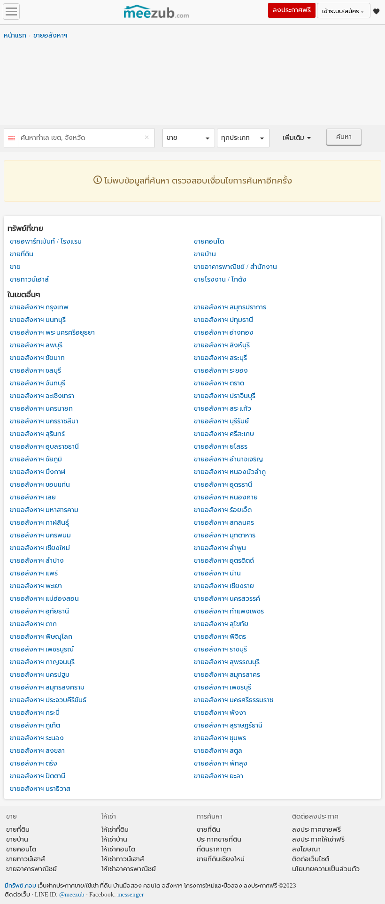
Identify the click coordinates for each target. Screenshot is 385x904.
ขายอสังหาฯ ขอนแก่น (40, 484)
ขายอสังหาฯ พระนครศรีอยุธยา (52, 332)
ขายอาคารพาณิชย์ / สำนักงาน (235, 266)
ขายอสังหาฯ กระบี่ (35, 712)
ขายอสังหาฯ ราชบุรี (220, 649)
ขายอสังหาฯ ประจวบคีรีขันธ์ (48, 700)
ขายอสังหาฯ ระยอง (221, 370)
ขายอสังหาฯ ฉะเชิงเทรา (42, 395)
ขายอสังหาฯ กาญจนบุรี (42, 662)
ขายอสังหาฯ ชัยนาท (37, 357)
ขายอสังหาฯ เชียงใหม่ (40, 548)
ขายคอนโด (209, 241)
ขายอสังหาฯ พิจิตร (220, 636)
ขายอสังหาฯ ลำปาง (37, 560)
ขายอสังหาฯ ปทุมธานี (223, 319)
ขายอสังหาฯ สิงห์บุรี (222, 345)
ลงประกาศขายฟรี (316, 829)
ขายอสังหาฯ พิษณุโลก (41, 636)
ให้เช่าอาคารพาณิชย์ (128, 869)
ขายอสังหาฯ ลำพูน (220, 548)
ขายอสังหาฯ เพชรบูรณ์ (42, 649)
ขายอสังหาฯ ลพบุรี (36, 345)
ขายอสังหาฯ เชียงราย (224, 586)
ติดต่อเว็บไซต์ (310, 859)
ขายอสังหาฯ (50, 35)
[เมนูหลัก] (11, 11)
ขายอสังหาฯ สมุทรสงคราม (47, 687)
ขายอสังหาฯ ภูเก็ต (35, 725)
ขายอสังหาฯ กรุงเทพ (39, 307)
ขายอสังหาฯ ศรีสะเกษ (224, 433)
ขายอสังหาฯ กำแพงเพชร (229, 611)
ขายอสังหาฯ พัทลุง (220, 763)
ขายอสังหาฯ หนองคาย (226, 497)
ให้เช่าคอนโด (118, 849)
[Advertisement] (192, 85)
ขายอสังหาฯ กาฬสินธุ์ (39, 522)
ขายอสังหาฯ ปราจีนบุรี (224, 395)
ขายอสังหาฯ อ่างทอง (224, 332)
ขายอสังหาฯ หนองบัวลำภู (230, 471)
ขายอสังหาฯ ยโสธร (220, 446)
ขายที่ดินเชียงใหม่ (221, 859)
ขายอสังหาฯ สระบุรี (220, 357)
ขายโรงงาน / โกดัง (220, 279)
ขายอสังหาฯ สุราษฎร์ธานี (228, 725)
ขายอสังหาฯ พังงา (220, 712)
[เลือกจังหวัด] (11, 139)
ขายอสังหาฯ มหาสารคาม (44, 509)
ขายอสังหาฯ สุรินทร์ (37, 433)
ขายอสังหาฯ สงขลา (37, 750)
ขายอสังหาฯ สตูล (218, 750)
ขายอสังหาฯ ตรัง (33, 763)
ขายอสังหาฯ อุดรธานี (223, 484)
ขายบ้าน (205, 254)
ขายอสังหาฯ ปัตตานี (37, 776)
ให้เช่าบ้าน (114, 839)
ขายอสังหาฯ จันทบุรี (37, 383)
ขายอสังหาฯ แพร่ (34, 573)
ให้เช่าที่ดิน (115, 829)
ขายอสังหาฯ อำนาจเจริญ (228, 459)
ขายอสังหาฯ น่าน (217, 573)
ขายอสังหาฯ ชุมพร (220, 738)
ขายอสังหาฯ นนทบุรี (38, 319)
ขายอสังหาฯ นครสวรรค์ (227, 598)
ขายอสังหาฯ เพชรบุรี (222, 687)
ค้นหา (344, 136)
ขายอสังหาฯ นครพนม (40, 535)
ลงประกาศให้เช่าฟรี (318, 839)
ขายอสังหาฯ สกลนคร (224, 522)
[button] (188, 138)
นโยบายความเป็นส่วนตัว (326, 869)
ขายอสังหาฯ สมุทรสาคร (227, 674)
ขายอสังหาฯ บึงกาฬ (37, 471)
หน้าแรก (15, 35)
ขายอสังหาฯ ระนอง (37, 738)
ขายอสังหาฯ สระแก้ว (222, 408)
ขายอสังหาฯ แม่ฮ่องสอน (44, 598)
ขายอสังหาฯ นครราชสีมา (44, 421)
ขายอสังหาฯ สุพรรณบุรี (227, 662)
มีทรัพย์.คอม (20, 885)
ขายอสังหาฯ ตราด (219, 383)
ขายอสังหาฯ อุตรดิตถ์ (224, 560)
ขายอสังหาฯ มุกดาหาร (224, 535)
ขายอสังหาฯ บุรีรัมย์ (221, 421)
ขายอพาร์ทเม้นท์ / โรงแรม (46, 241)
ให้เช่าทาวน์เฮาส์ (122, 859)
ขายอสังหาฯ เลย (33, 497)
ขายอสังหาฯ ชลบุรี (35, 370)
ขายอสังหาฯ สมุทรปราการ (230, 307)
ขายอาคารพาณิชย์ (31, 869)
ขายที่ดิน (21, 254)
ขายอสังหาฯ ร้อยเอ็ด (223, 509)
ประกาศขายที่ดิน (219, 839)
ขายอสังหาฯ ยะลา (218, 776)
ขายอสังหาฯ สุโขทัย (221, 624)
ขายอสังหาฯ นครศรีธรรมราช (233, 700)
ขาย (15, 266)
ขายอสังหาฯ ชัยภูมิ (36, 459)
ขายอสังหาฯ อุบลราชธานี (44, 446)
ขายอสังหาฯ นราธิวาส (40, 788)
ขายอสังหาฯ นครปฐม (39, 674)
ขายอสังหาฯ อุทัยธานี (39, 611)
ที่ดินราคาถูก (214, 849)
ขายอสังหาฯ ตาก (33, 624)
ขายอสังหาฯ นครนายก (41, 408)
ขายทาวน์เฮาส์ (29, 279)
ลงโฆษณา (306, 849)
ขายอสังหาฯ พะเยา (36, 586)
